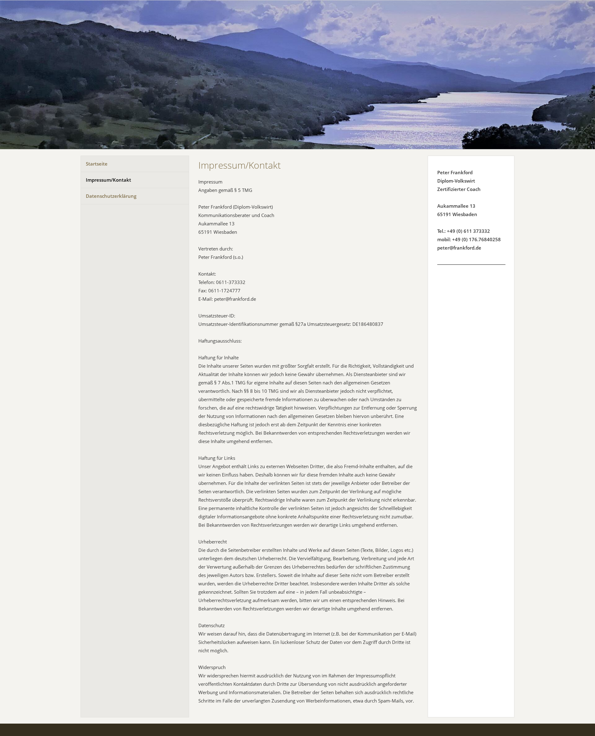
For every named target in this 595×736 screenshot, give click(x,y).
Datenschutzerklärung (111, 196)
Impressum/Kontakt (108, 180)
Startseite (97, 164)
